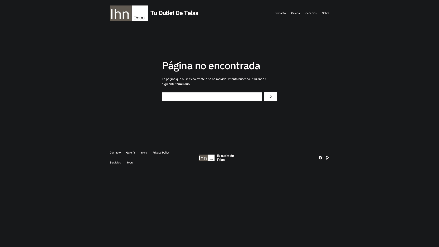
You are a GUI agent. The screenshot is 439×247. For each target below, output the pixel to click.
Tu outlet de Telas (174, 13)
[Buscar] (270, 96)
